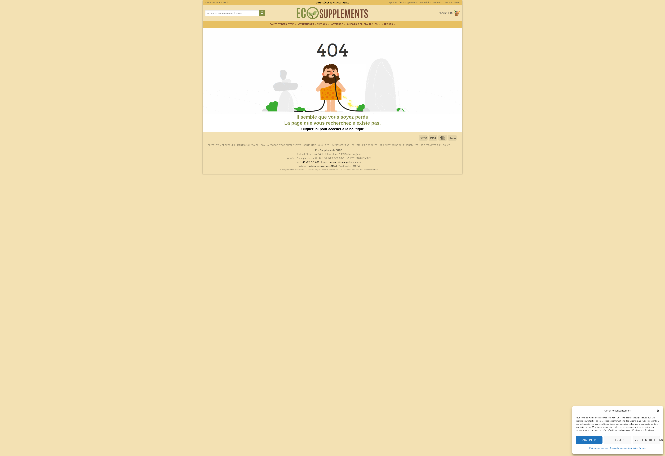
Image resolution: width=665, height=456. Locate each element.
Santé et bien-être (282, 24)
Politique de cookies (598, 448)
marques (387, 24)
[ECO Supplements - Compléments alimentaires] (332, 13)
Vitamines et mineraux (312, 24)
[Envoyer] (262, 13)
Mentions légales (248, 145)
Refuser (618, 439)
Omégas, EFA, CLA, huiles (362, 24)
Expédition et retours (431, 2)
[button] (658, 410)
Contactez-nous (452, 2)
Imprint (642, 448)
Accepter (589, 439)
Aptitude (337, 24)
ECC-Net (356, 166)
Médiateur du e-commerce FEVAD (322, 166)
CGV (263, 145)
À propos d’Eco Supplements (403, 2)
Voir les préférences (647, 439)
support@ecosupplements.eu (345, 162)
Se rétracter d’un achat (435, 145)
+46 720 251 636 (310, 162)
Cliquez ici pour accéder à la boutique (332, 129)
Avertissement (340, 145)
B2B (327, 145)
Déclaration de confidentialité (624, 448)
